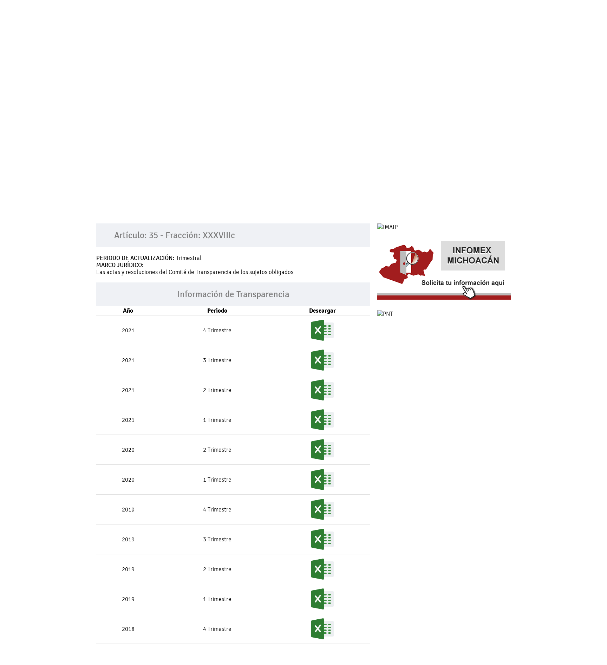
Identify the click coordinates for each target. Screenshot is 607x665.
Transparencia (313, 43)
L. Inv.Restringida (442, 43)
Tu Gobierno (199, 43)
